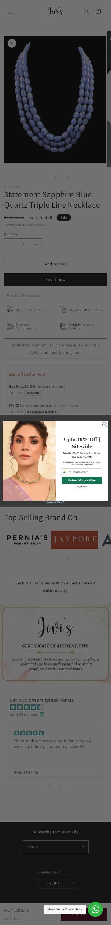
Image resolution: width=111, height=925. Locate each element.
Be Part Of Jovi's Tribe (81, 480)
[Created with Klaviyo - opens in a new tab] (55, 502)
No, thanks (82, 486)
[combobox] (67, 471)
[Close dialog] (104, 424)
